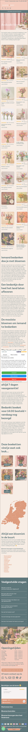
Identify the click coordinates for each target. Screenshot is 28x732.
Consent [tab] (5, 354)
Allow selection (14, 376)
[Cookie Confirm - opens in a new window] (21, 351)
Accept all (14, 372)
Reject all (14, 379)
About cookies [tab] (14, 354)
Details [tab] (23, 354)
